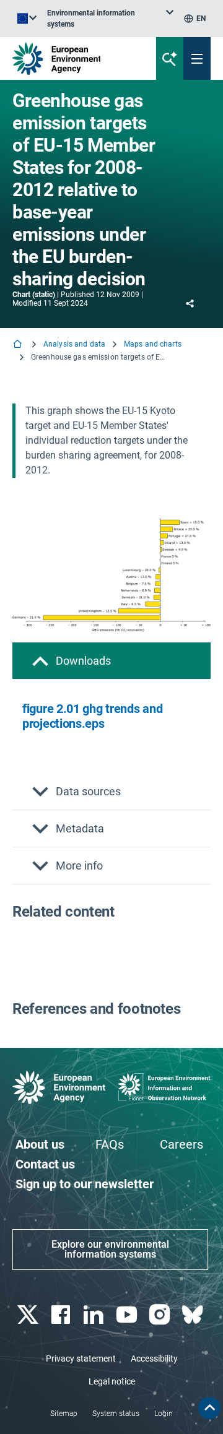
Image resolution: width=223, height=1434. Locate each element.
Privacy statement (81, 1358)
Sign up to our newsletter (84, 1184)
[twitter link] (29, 1315)
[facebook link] (61, 1315)
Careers (181, 1144)
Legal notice (112, 1381)
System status (115, 1413)
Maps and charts (152, 344)
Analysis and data (74, 344)
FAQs (109, 1144)
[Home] (18, 345)
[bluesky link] (194, 1315)
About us (39, 1144)
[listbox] (110, 18)
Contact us (45, 1164)
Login (163, 1413)
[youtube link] (128, 1315)
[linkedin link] (95, 1315)
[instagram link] (161, 1315)
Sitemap (63, 1413)
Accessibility (154, 1358)
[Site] (75, 58)
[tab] (111, 660)
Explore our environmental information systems (110, 1249)
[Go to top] (209, 1408)
